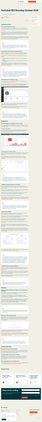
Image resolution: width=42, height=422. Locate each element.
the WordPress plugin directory (11, 82)
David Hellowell (6, 17)
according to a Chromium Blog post (14, 53)
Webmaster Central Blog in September (15, 271)
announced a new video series (12, 362)
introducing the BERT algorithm (19, 213)
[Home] (1, 14)
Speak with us (31, 1)
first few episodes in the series (16, 363)
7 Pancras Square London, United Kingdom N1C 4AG (5, 410)
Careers (17, 413)
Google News (33, 20)
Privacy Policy (4, 417)
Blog (3, 14)
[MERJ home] (21, 1)
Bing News (33, 22)
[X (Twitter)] (31, 414)
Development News (34, 19)
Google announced (9, 81)
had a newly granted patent (16, 351)
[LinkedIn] (30, 414)
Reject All (8, 419)
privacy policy (36, 395)
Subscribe (24, 397)
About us (17, 409)
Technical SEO (27, 20)
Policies (17, 414)
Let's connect (33, 412)
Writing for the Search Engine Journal (6, 350)
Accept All (3, 419)
